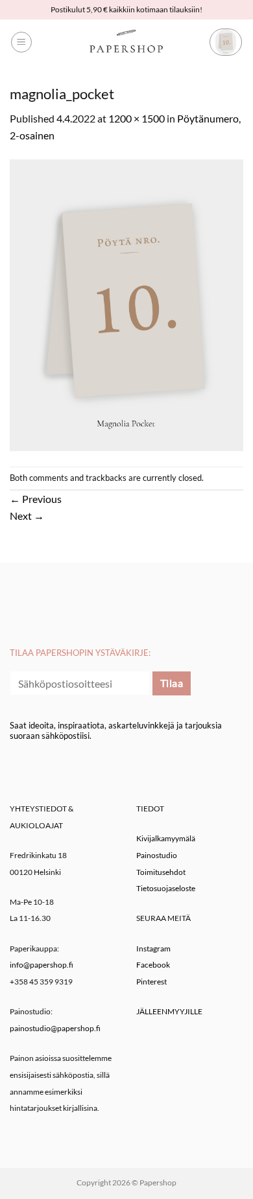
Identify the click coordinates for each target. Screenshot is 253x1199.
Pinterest (151, 981)
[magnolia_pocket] (126, 303)
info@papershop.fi (41, 965)
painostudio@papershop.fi (55, 1028)
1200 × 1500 (136, 118)
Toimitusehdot (161, 872)
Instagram (153, 948)
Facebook (153, 965)
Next (27, 515)
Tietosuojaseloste (165, 888)
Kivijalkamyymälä (165, 838)
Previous (36, 499)
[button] (21, 42)
